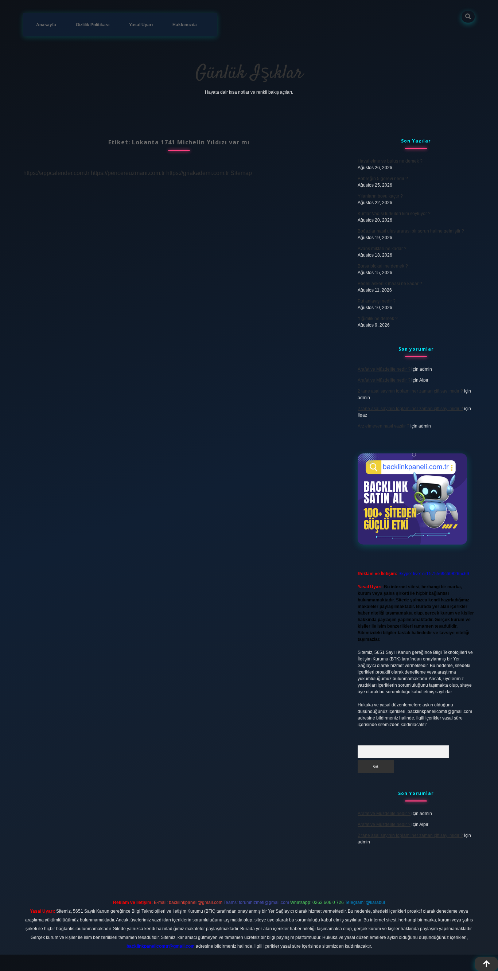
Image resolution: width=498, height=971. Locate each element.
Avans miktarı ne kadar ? (382, 248)
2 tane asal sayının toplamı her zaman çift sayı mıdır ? (410, 391)
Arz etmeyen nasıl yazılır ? (383, 426)
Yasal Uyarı (141, 24)
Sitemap (241, 173)
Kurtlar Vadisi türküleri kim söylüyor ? (394, 213)
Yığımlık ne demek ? (378, 318)
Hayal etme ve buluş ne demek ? (390, 161)
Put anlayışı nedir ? (377, 301)
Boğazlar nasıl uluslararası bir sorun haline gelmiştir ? (411, 231)
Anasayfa (46, 24)
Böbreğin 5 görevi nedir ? (383, 178)
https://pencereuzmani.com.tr (128, 173)
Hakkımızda (184, 24)
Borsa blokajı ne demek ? (383, 266)
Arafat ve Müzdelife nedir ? (384, 369)
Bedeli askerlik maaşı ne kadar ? (390, 283)
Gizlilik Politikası (92, 24)
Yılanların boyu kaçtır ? (380, 196)
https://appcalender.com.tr (56, 173)
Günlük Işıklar (249, 73)
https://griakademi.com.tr (197, 173)
